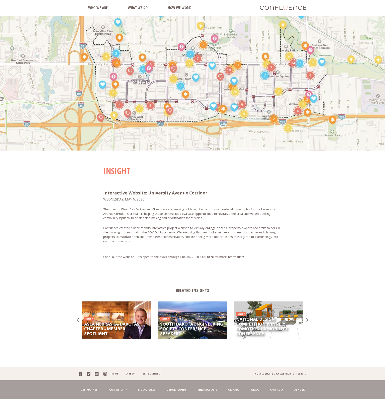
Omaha (233, 389)
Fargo (254, 389)
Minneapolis (207, 389)
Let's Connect (152, 373)
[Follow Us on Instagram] (107, 373)
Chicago (276, 389)
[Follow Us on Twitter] (90, 373)
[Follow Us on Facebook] (82, 373)
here (210, 257)
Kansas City (117, 389)
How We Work (179, 7)
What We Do (138, 7)
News (114, 373)
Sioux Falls (147, 389)
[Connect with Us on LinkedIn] (98, 373)
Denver (299, 389)
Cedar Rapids (177, 389)
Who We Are (98, 7)
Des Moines (89, 389)
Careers (131, 373)
